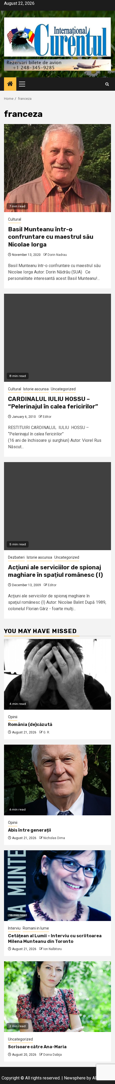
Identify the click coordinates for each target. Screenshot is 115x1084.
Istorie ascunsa (36, 389)
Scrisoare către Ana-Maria (37, 1046)
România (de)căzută (30, 724)
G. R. (46, 732)
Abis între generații (29, 830)
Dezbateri (16, 557)
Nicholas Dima (54, 838)
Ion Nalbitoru (52, 949)
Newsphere (75, 1078)
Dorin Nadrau (57, 255)
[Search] (107, 84)
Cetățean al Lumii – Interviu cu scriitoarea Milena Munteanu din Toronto (55, 938)
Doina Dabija (52, 1055)
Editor (47, 417)
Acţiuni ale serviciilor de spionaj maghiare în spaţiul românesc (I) (55, 571)
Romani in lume (36, 928)
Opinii (12, 717)
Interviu (14, 928)
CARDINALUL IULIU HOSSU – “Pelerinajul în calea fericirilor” (53, 402)
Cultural (14, 219)
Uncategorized (63, 389)
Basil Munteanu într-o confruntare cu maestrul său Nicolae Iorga (50, 237)
